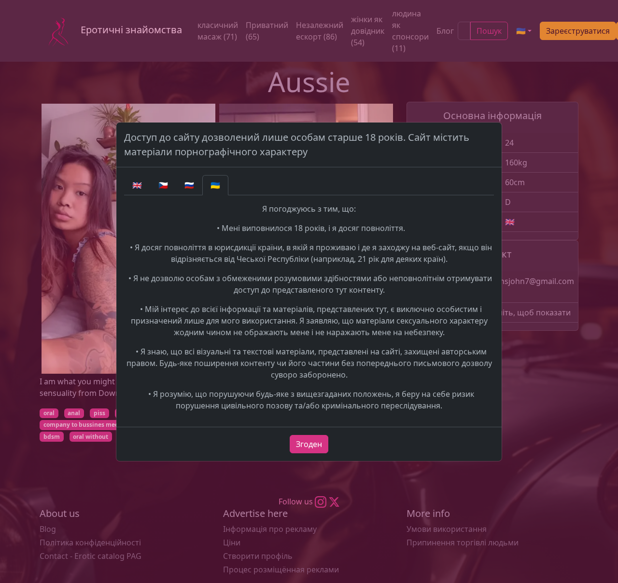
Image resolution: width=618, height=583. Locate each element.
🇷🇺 (189, 185)
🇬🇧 (137, 185)
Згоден (309, 444)
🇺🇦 (215, 185)
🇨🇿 (163, 185)
